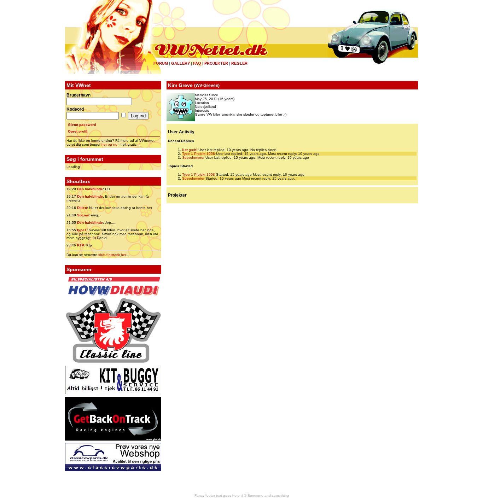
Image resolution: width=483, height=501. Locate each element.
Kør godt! (189, 150)
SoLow (83, 215)
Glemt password (82, 125)
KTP (80, 245)
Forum (160, 63)
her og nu (109, 144)
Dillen (82, 208)
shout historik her (112, 255)
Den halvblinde (90, 189)
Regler (239, 63)
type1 (82, 230)
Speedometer (193, 157)
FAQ (197, 63)
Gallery (180, 63)
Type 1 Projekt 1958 (198, 154)
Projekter (216, 63)
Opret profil (77, 131)
